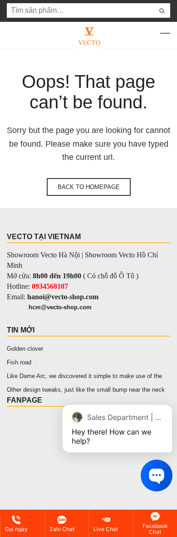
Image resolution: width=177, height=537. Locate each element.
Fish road (19, 362)
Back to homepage (89, 187)
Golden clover (25, 348)
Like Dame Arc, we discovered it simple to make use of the (84, 376)
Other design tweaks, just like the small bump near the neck (86, 389)
